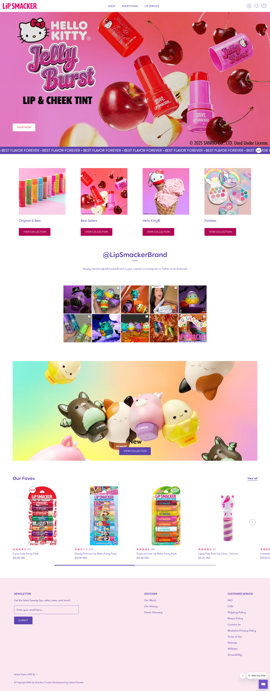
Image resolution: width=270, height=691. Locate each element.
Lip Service (152, 6)
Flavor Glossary (153, 612)
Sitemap (232, 642)
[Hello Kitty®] (166, 191)
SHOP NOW (24, 127)
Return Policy (235, 618)
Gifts (230, 606)
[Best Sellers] (104, 191)
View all (252, 478)
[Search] (256, 6)
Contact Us (234, 624)
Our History (151, 606)
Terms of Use (235, 636)
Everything (130, 6)
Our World (150, 600)
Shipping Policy (237, 612)
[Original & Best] (42, 191)
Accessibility (235, 654)
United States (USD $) (24, 674)
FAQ (230, 600)
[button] (259, 150)
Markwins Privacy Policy (242, 630)
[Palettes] (227, 191)
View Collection (34, 232)
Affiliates (233, 648)
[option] (135, 79)
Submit (23, 620)
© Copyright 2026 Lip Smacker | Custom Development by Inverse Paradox (49, 682)
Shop (111, 6)
